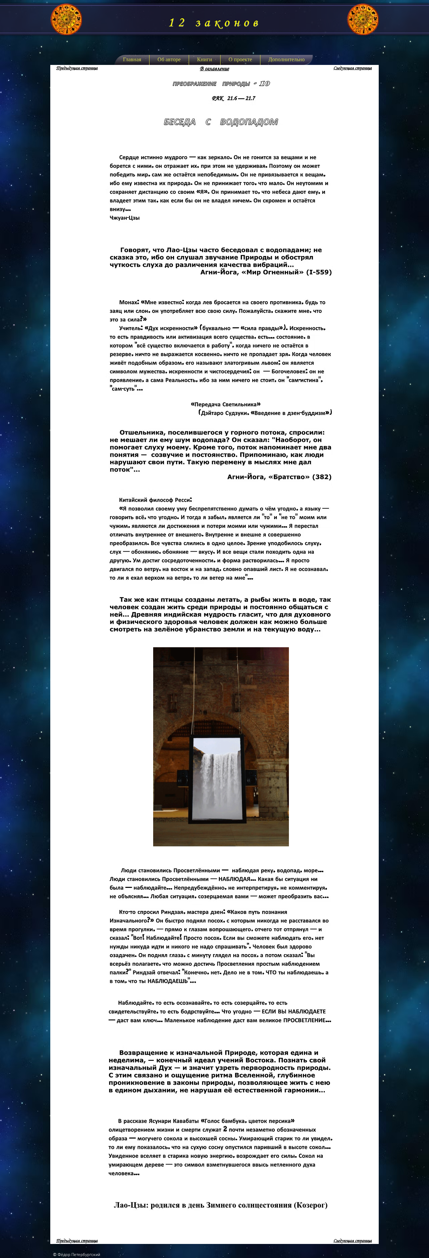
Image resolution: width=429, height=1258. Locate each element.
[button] (204, 60)
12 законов (214, 22)
